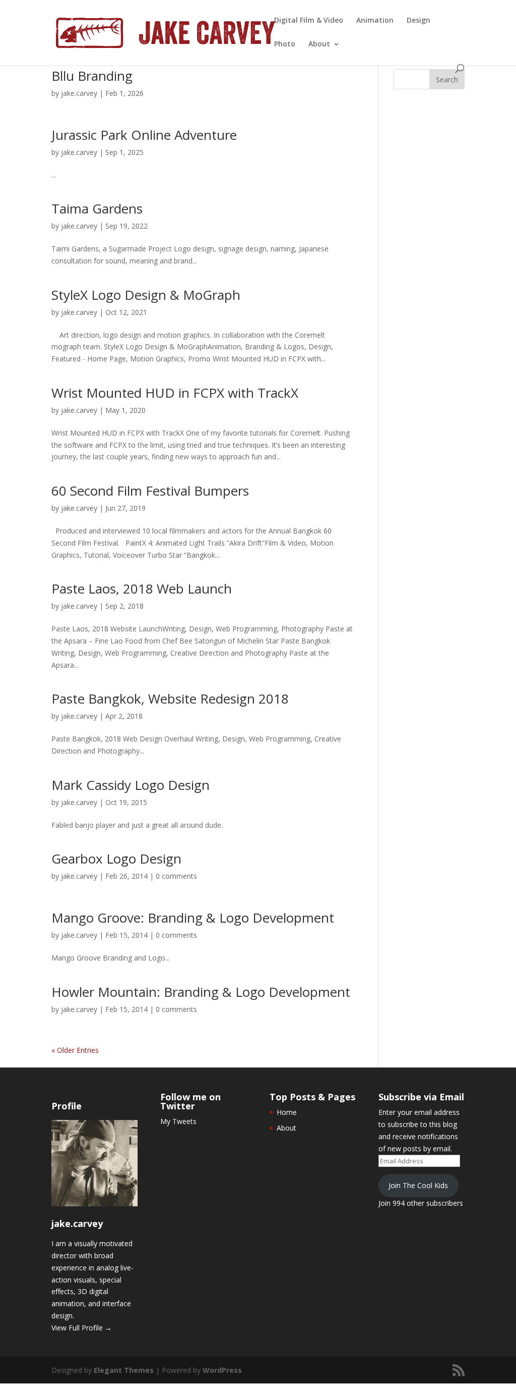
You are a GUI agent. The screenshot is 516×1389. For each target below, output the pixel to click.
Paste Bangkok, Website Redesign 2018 (170, 698)
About (319, 44)
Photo (284, 44)
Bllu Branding (92, 76)
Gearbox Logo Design (116, 858)
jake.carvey (79, 93)
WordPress (222, 1370)
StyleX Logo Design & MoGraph (145, 295)
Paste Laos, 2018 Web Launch (141, 588)
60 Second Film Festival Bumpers (150, 491)
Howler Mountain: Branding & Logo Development (200, 992)
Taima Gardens (97, 208)
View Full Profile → (81, 1327)
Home (287, 1112)
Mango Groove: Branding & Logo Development (192, 918)
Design (418, 21)
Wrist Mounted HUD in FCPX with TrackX (174, 393)
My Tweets (178, 1121)
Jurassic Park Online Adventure (144, 135)
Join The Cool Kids (418, 1185)
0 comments (176, 876)
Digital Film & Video (308, 21)
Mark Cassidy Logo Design (130, 785)
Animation (375, 21)
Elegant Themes (124, 1370)
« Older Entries (75, 1050)
